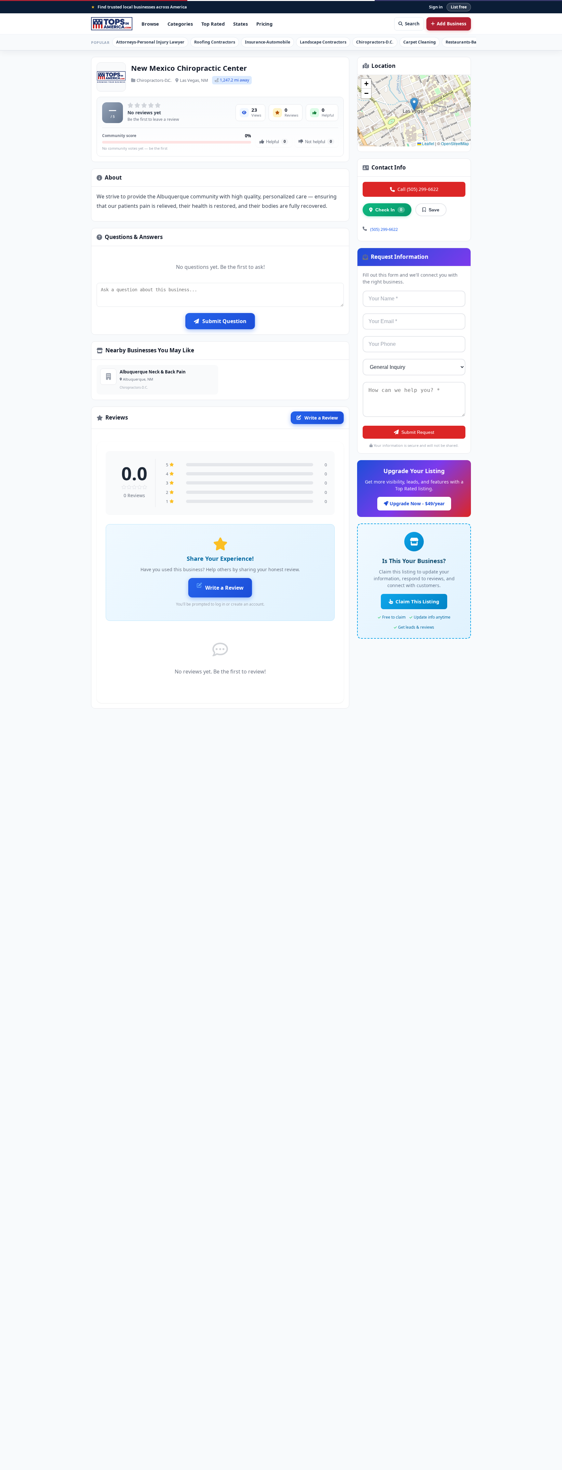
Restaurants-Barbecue (468, 42)
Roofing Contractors (214, 42)
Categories (180, 23)
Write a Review (321, 418)
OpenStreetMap (455, 143)
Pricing (264, 23)
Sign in (436, 7)
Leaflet (427, 143)
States (240, 23)
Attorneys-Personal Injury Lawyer (150, 42)
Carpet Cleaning (419, 42)
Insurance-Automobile (267, 42)
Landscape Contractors (323, 42)
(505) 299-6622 (384, 229)
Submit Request (417, 432)
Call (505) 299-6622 (417, 189)
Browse (150, 23)
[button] (414, 104)
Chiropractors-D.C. (375, 42)
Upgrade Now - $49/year (416, 503)
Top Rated (213, 23)
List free (459, 7)
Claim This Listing (417, 601)
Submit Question (224, 321)
